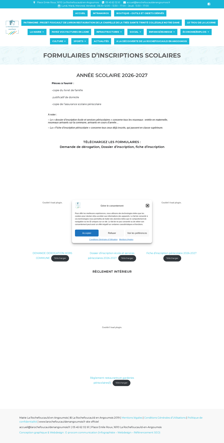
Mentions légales (126, 239)
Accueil (80, 13)
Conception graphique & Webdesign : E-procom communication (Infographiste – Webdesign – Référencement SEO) (89, 432)
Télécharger (60, 258)
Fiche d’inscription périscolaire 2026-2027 (171, 253)
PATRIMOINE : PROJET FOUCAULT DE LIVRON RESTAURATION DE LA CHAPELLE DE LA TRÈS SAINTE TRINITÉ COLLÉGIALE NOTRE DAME (102, 22)
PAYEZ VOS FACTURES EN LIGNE (70, 32)
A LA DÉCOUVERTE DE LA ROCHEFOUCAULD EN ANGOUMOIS (151, 41)
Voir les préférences (137, 233)
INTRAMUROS (101, 13)
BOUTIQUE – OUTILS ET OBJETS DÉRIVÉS (140, 13)
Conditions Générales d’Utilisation (103, 239)
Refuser (112, 233)
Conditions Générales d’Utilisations (165, 417)
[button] (147, 205)
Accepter (86, 233)
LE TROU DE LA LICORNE (201, 22)
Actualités (101, 41)
